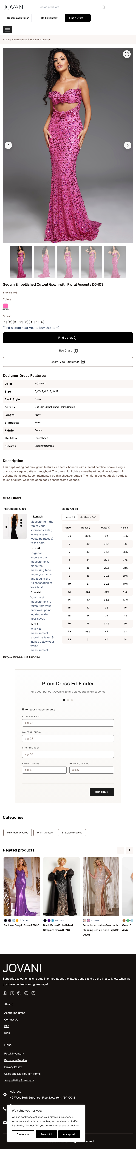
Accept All (69, 1134)
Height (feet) (30, 763)
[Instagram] (33, 993)
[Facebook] (12, 993)
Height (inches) (79, 763)
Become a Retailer (15, 1060)
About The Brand (14, 1013)
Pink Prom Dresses (40, 39)
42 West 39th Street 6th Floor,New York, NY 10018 (42, 1097)
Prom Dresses (19, 39)
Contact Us (11, 1019)
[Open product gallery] (127, 54)
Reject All (46, 1134)
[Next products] (129, 850)
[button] (8, 145)
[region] (46, 1123)
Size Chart (65, 350)
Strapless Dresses (72, 832)
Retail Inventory (14, 1053)
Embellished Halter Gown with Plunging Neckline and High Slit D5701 (101, 930)
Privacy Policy (13, 1067)
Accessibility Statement (19, 1080)
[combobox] (72, 7)
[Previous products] (120, 850)
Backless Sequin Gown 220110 (21, 925)
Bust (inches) (31, 716)
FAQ (6, 1026)
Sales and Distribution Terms (22, 1074)
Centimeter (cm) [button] (88, 517)
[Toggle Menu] (7, 30)
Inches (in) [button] (70, 517)
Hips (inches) (30, 748)
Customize (23, 1134)
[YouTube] (5, 993)
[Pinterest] (19, 993)
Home (6, 39)
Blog (7, 1033)
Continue (101, 792)
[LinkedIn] (26, 993)
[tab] (68, 498)
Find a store (65, 337)
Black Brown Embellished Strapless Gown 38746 (58, 928)
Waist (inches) (31, 732)
